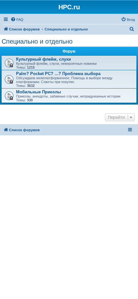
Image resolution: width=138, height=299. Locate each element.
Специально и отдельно (37, 41)
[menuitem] (17, 19)
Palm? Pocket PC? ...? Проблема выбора (58, 73)
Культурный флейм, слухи (43, 59)
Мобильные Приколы (38, 92)
